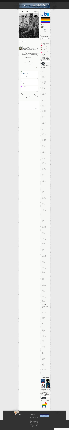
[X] (41, 420)
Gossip (43, 326)
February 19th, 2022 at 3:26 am (24, 88)
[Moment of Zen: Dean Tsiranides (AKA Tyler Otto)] (43, 385)
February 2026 (44, 76)
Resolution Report (44, 357)
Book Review (43, 308)
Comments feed (21, 418)
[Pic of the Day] (48, 381)
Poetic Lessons (44, 348)
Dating (43, 314)
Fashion (43, 319)
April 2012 (43, 277)
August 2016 (43, 214)
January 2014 (43, 251)
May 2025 (43, 87)
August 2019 (43, 170)
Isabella (43, 331)
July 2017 (43, 200)
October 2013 (44, 255)
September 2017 (44, 198)
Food (42, 323)
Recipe (43, 354)
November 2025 (44, 80)
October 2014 (44, 240)
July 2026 (43, 70)
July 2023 (43, 113)
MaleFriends (44, 44)
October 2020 (44, 153)
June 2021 (43, 144)
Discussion (43, 316)
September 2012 (44, 271)
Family (43, 318)
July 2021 (43, 142)
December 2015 (44, 223)
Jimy (43, 43)
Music (43, 341)
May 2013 (43, 261)
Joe (20, 12)
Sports (43, 360)
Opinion (43, 345)
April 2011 (43, 291)
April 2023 (43, 117)
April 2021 (43, 146)
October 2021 (44, 139)
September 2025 (44, 82)
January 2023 (43, 121)
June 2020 (43, 158)
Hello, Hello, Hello (44, 34)
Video (42, 370)
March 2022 (43, 133)
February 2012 (44, 279)
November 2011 (44, 283)
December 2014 (44, 238)
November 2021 (44, 138)
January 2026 (43, 77)
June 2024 (43, 100)
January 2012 (43, 280)
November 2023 (44, 109)
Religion (43, 355)
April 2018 (43, 190)
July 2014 (43, 244)
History (43, 329)
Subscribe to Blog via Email (45, 390)
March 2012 (43, 278)
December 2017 (44, 194)
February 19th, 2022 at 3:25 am (24, 81)
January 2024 (43, 106)
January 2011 (43, 295)
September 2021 (44, 140)
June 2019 (43, 173)
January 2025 (43, 92)
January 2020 (44, 164)
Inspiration (43, 330)
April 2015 (43, 233)
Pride (42, 352)
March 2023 (43, 118)
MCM (42, 334)
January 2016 (43, 222)
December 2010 (44, 296)
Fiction (43, 322)
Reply (37, 78)
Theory (43, 366)
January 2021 (43, 150)
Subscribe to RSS (17, 412)
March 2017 (43, 205)
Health (43, 328)
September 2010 (44, 300)
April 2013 (43, 262)
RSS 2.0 (37, 60)
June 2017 (43, 202)
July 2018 (43, 186)
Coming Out (43, 313)
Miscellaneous (44, 336)
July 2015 (43, 229)
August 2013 (43, 257)
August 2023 (43, 112)
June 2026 (43, 71)
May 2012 (43, 275)
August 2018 (43, 185)
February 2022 (44, 134)
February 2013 (44, 265)
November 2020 (44, 152)
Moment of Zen (44, 337)
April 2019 (43, 175)
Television (43, 364)
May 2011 (43, 290)
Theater (43, 365)
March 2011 (43, 292)
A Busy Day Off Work (22, 67)
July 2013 (43, 258)
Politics (43, 351)
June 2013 (43, 260)
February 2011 (44, 294)
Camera (43, 311)
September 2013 (44, 256)
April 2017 (43, 204)
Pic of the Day (21, 60)
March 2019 (43, 176)
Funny (43, 324)
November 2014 (44, 239)
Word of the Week (44, 372)
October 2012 (44, 269)
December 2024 (44, 93)
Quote (43, 353)
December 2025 (44, 78)
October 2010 (44, 298)
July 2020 (43, 157)
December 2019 (44, 165)
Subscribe (43, 398)
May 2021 (43, 145)
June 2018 (43, 187)
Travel (43, 368)
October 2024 (44, 95)
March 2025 (43, 89)
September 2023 (44, 111)
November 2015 (44, 225)
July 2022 (43, 128)
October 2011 (43, 284)
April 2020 (43, 161)
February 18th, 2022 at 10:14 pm (24, 73)
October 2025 (44, 81)
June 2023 (43, 115)
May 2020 (43, 159)
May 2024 (43, 101)
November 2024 (44, 94)
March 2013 (43, 263)
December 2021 (44, 136)
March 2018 (43, 191)
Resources (43, 358)
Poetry (43, 349)
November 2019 (44, 167)
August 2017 (43, 199)
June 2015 (43, 231)
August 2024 (43, 98)
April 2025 (43, 88)
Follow (43, 63)
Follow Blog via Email (44, 55)
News (42, 342)
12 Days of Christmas (45, 306)
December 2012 (44, 267)
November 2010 (44, 297)
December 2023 (44, 107)
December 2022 (44, 122)
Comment (36, 108)
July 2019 (43, 171)
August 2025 (43, 83)
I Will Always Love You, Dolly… (46, 50)
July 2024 (43, 99)
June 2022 (43, 129)
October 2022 (44, 124)
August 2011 (43, 286)
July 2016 (43, 215)
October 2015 (44, 226)
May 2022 (43, 130)
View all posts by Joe (27, 57)
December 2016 (44, 209)
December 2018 (44, 180)
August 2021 (43, 141)
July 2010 (43, 302)
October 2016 (44, 211)
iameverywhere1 (24, 71)
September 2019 (44, 169)
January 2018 (43, 193)
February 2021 (44, 148)
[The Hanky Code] (43, 381)
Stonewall (43, 363)
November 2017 (44, 196)
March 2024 (43, 104)
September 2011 (44, 285)
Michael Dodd (44, 335)
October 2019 (44, 168)
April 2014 (43, 248)
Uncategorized (44, 369)
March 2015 (43, 234)
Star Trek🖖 (43, 362)
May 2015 (43, 232)
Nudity (43, 343)
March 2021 (43, 147)
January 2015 (43, 237)
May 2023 (43, 116)
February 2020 (44, 163)
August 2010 (43, 301)
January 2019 (43, 179)
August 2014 (43, 243)
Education (43, 317)
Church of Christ (44, 312)
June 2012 (43, 274)
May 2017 (43, 203)
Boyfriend (43, 310)
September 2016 (44, 213)
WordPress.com (21, 419)
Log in (20, 417)
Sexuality (43, 359)
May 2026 (43, 72)
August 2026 (43, 69)
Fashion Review (44, 320)
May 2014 (43, 246)
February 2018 (44, 192)
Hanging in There (44, 31)
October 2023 (44, 110)
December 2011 (44, 281)
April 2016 (43, 219)
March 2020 (43, 162)
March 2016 (43, 220)
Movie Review (44, 339)
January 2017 (43, 208)
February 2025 (44, 90)
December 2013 (44, 252)
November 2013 (44, 254)
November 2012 (44, 268)
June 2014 (43, 245)
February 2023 (44, 119)
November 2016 (44, 210)
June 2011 (43, 289)
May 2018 (43, 188)
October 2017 (44, 197)
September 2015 (44, 227)
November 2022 (44, 123)
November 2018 (44, 181)
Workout (43, 375)
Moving (43, 340)
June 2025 (43, 86)
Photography (44, 346)
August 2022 (43, 127)
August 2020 (43, 156)
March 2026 (43, 75)
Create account (21, 416)
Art (42, 307)
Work (42, 374)
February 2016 (44, 221)
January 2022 (43, 135)
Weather (43, 371)
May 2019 (43, 174)
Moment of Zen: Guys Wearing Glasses (34, 67)
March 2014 (43, 249)
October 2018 (44, 182)
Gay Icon (43, 325)
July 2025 (43, 84)
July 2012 (43, 273)
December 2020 (44, 151)
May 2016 (43, 217)
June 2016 (43, 216)
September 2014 (44, 242)
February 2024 (44, 105)
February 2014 (44, 250)
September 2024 (44, 96)
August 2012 (43, 272)
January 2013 (43, 266)
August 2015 (43, 228)
